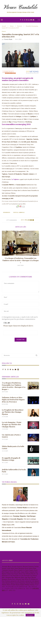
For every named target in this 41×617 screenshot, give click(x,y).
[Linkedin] (28, 20)
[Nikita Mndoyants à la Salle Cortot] (33, 449)
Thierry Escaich (11, 585)
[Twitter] (22, 20)
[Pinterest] (26, 20)
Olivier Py (27, 579)
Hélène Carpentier (30, 572)
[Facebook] (20, 20)
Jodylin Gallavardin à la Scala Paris (14, 470)
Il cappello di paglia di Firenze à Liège (11, 459)
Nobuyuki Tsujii (20, 579)
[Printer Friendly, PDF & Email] (20, 206)
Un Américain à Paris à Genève (11, 436)
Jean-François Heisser (17, 574)
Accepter (30, 615)
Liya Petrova (33, 575)
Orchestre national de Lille (12, 581)
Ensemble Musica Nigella (15, 570)
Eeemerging (7, 78)
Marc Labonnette (6, 577)
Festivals (19, 26)
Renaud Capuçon (10, 583)
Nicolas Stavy (11, 579)
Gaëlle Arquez (21, 572)
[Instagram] (24, 20)
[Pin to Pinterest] (29, 220)
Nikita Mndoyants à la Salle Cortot (13, 447)
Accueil (4, 26)
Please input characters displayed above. (18, 326)
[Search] (39, 20)
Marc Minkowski (16, 577)
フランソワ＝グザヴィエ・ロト (19, 588)
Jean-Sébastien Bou (28, 574)
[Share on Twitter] (27, 220)
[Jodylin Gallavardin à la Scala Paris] (33, 472)
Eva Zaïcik (26, 570)
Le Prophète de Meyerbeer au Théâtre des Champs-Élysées (12, 412)
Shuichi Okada (30, 583)
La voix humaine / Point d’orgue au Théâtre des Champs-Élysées (11, 424)
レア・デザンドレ (10, 590)
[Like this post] (23, 220)
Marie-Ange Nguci (26, 577)
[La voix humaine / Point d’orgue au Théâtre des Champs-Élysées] (33, 425)
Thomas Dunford (20, 585)
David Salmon (29, 568)
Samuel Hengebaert (20, 583)
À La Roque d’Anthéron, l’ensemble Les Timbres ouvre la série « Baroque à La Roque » (20, 260)
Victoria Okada (8, 39)
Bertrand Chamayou (28, 566)
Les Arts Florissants (13, 575)
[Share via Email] (33, 220)
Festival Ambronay (19, 212)
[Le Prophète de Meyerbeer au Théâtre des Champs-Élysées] (33, 413)
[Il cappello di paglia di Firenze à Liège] (33, 461)
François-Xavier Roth (10, 572)
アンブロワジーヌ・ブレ (23, 586)
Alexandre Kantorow (17, 566)
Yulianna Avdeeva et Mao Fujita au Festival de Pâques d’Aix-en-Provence (13, 399)
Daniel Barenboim (20, 568)
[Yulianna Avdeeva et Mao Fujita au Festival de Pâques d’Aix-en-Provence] (33, 400)
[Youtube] (31, 20)
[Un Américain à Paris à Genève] (33, 437)
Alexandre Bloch (6, 566)
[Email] (33, 20)
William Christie (29, 585)
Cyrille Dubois (10, 568)
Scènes (12, 26)
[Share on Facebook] (25, 220)
